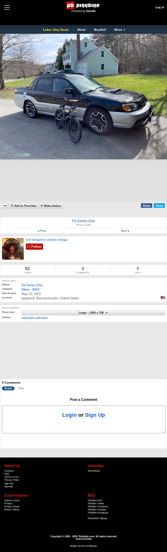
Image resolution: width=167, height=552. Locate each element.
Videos (16, 509)
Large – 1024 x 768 (91, 312)
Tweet (159, 205)
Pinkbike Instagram (98, 512)
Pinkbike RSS (95, 500)
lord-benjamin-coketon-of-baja (46, 239)
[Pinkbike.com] (83, 5)
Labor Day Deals (56, 29)
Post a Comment (83, 399)
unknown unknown (35, 318)
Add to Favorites (25, 205)
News (81, 29)
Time (21, 388)
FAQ (6, 473)
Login (69, 415)
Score (8, 388)
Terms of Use (11, 477)
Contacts (9, 470)
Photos (8, 509)
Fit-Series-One (32, 285)
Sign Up (95, 415)
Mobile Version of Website (83, 546)
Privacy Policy (11, 480)
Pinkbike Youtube (97, 509)
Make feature (52, 205)
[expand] (5, 205)
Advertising (94, 470)
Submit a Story (12, 500)
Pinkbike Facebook (98, 506)
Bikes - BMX (31, 289)
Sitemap (8, 486)
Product (8, 503)
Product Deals (11, 506)
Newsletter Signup (97, 518)
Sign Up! (8, 483)
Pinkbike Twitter (96, 503)
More (118, 29)
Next (124, 230)
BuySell (100, 29)
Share (146, 205)
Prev (43, 230)
